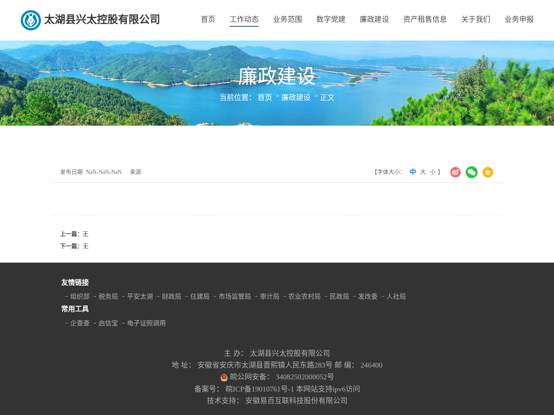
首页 (208, 19)
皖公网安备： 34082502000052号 (282, 377)
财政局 (171, 296)
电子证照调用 (146, 323)
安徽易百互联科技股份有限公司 (296, 401)
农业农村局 (304, 296)
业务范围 (287, 19)
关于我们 (475, 19)
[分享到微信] (472, 172)
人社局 (396, 296)
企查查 (80, 323)
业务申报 (519, 19)
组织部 (80, 296)
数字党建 (331, 19)
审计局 (269, 296)
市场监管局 (235, 296)
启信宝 (108, 323)
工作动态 (244, 19)
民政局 (339, 296)
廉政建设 (374, 19)
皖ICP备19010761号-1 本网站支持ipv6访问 (292, 389)
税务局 (108, 296)
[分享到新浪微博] (455, 172)
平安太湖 (140, 296)
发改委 (368, 296)
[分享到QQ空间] (488, 172)
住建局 (200, 296)
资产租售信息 (425, 19)
